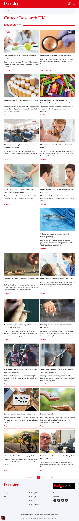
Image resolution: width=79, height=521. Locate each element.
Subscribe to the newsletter (62, 493)
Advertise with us (9, 497)
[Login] (69, 3)
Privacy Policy (38, 515)
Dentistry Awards (34, 501)
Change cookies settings (12, 493)
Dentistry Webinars (35, 505)
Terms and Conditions (27, 515)
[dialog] (3, 518)
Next (51, 478)
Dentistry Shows (34, 497)
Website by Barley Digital (51, 515)
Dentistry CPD (33, 493)
